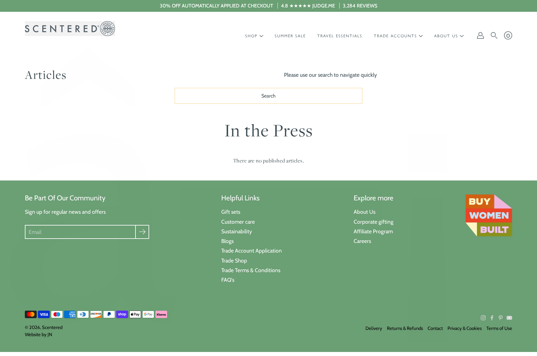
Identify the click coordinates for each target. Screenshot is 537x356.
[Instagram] (483, 317)
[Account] (480, 35)
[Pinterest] (500, 317)
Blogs (227, 241)
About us (446, 36)
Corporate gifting (373, 221)
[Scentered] (70, 28)
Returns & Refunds (405, 328)
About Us (364, 211)
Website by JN (38, 334)
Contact (435, 328)
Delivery (373, 328)
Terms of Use (499, 328)
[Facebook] (492, 317)
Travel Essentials (339, 36)
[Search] (494, 35)
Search (268, 96)
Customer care (238, 221)
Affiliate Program (373, 231)
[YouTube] (509, 317)
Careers (362, 241)
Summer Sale (290, 36)
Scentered (52, 327)
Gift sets (230, 211)
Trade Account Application (251, 250)
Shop (251, 36)
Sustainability (236, 231)
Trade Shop (234, 260)
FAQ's (227, 279)
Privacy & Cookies (465, 328)
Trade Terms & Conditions (250, 270)
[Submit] (142, 232)
